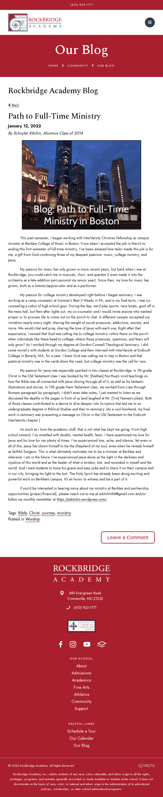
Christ (34, 513)
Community (81, 701)
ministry (64, 513)
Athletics (81, 694)
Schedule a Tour (81, 731)
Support (81, 709)
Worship (32, 519)
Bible (22, 513)
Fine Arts (81, 687)
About (81, 666)
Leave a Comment (127, 537)
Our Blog (81, 745)
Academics (81, 680)
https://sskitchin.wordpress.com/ (82, 499)
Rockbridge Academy (35, 22)
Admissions (81, 673)
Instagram (73, 644)
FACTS (102, 644)
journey (48, 513)
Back (15, 105)
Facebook (60, 644)
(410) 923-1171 (81, 5)
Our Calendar (81, 738)
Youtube (87, 644)
